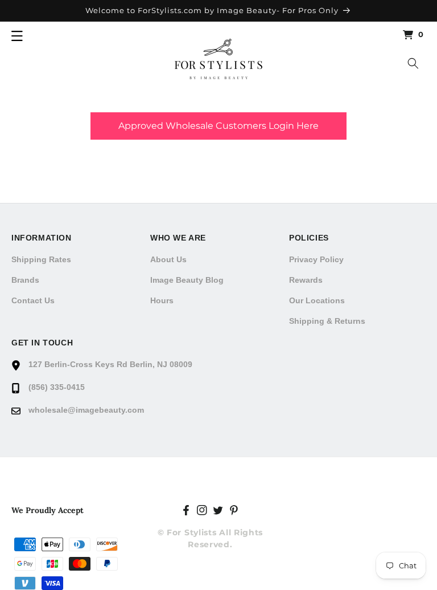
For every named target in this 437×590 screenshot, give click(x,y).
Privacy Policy (316, 259)
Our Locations (317, 300)
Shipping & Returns (327, 320)
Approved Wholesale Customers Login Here (218, 125)
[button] (17, 36)
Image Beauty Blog (187, 279)
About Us (168, 259)
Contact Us (33, 300)
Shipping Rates (41, 259)
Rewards (306, 279)
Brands (25, 279)
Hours (162, 300)
